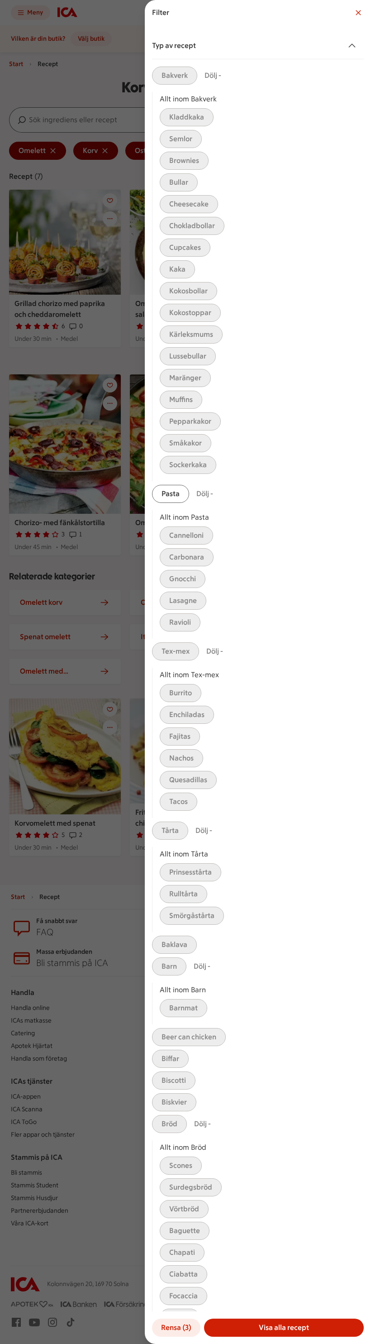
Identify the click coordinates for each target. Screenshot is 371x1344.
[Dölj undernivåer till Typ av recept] (354, 46)
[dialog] (258, 672)
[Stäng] (358, 13)
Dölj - (213, 75)
